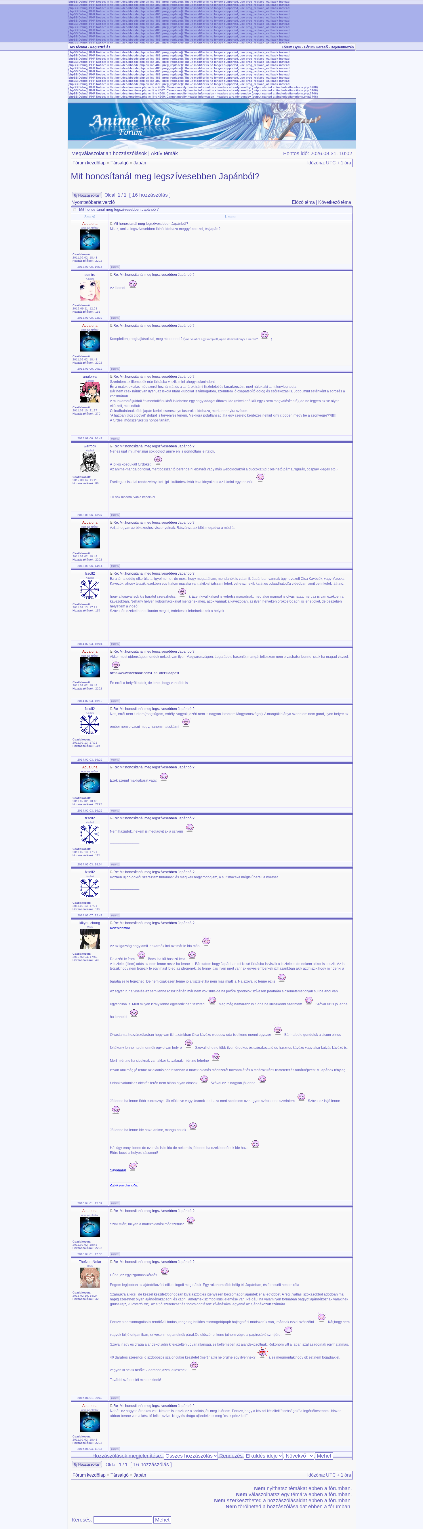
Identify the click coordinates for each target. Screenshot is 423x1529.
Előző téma (303, 202)
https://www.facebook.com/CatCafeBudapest (144, 673)
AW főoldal (78, 47)
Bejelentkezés (342, 47)
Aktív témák (164, 153)
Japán (140, 162)
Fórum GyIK (291, 47)
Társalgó (119, 162)
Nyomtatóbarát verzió (93, 202)
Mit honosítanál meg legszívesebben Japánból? (165, 176)
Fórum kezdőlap (89, 162)
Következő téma (334, 202)
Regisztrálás (100, 47)
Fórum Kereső (316, 47)
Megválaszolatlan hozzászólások (109, 153)
